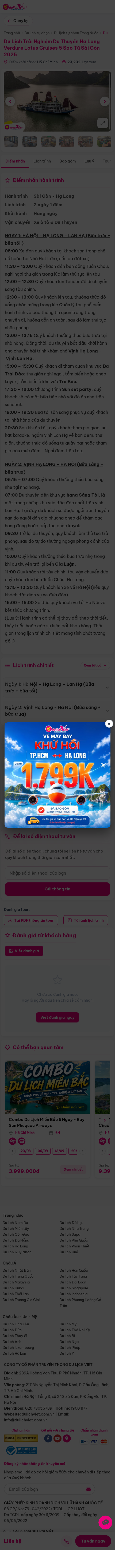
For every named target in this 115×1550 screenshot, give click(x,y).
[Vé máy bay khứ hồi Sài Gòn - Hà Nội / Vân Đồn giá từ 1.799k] (57, 775)
